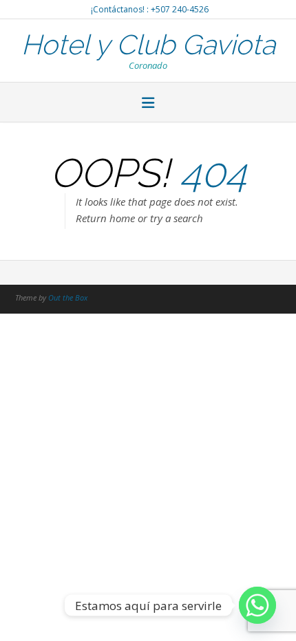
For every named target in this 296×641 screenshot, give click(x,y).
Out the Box (67, 297)
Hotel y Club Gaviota (148, 43)
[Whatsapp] (257, 605)
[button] (148, 104)
